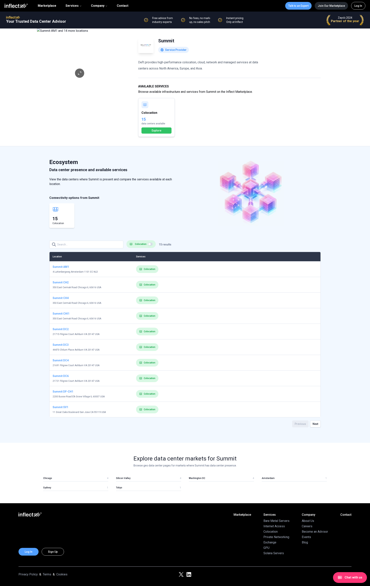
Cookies (61, 574)
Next (315, 423)
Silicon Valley (123, 478)
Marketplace (47, 5)
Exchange (269, 542)
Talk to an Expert (298, 5)
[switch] (150, 244)
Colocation (149, 269)
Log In (358, 5)
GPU (266, 548)
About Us (308, 521)
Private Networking (276, 537)
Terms (47, 574)
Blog (305, 542)
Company (97, 6)
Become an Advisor (315, 531)
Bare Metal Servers (276, 521)
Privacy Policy (28, 574)
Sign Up (53, 551)
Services (72, 6)
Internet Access (274, 526)
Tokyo (119, 487)
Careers (307, 526)
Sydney (47, 487)
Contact (122, 5)
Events (306, 537)
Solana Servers (273, 553)
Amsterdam (268, 478)
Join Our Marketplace (331, 5)
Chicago (47, 478)
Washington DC (197, 478)
